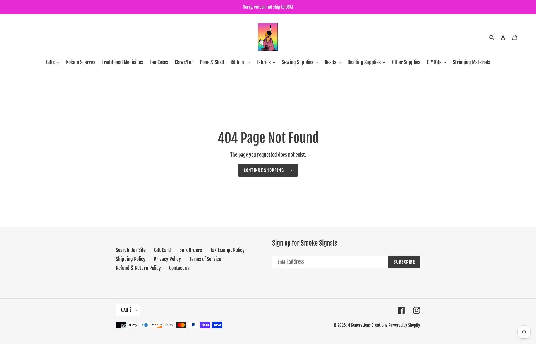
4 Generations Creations (367, 325)
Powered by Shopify (404, 325)
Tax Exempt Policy (227, 250)
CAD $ (126, 310)
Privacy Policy (167, 259)
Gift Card (162, 250)
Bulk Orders (190, 250)
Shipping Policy (130, 259)
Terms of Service (205, 259)
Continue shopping (264, 170)
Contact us (179, 268)
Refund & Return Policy (138, 268)
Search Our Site (131, 250)
